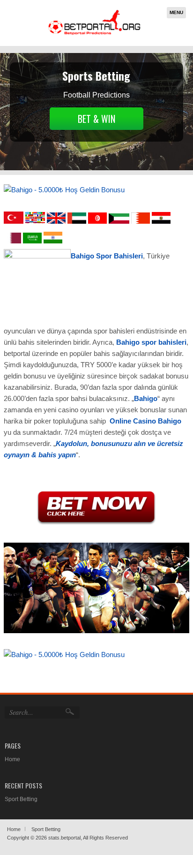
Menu (176, 12)
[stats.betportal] (94, 34)
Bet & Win (96, 119)
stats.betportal (64, 837)
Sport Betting (21, 799)
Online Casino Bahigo (145, 421)
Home (12, 759)
